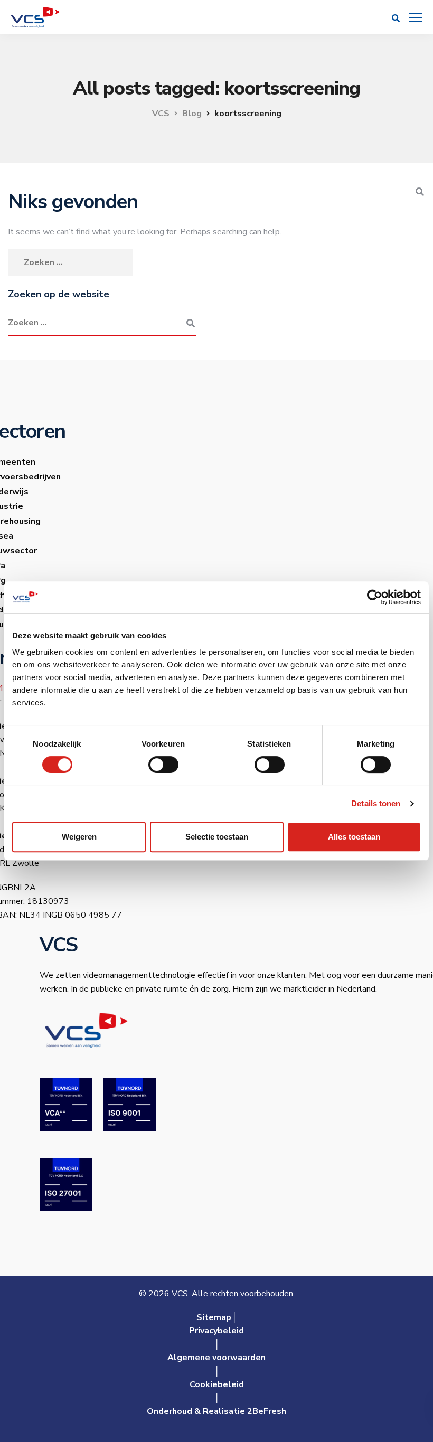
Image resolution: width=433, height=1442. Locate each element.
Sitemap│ (216, 1317)
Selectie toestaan (216, 836)
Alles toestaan (354, 836)
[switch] (163, 764)
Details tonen (375, 803)
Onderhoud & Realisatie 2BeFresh (216, 1411)
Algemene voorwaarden (216, 1357)
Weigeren (79, 836)
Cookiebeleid (217, 1384)
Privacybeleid (216, 1330)
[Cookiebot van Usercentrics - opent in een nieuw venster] (374, 597)
